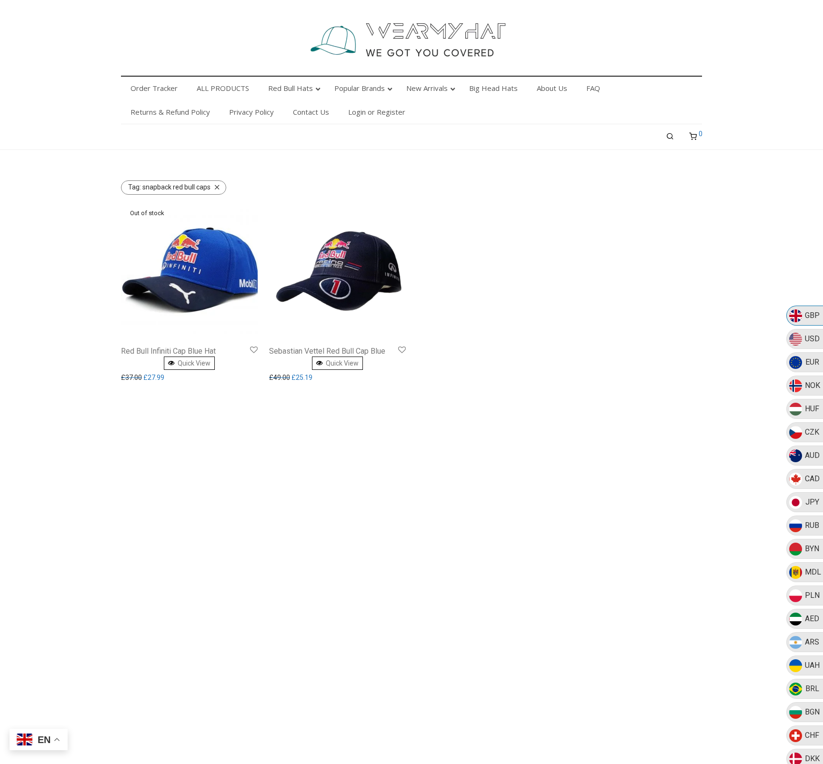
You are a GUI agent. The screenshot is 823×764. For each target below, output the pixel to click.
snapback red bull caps (169, 187)
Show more (140, 377)
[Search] (670, 137)
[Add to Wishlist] (254, 350)
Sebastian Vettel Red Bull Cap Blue (327, 351)
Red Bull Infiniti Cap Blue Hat (168, 351)
